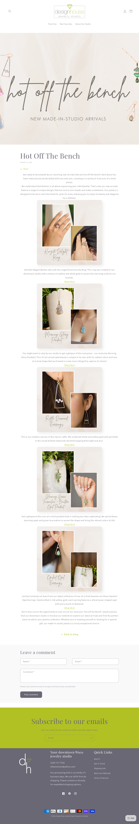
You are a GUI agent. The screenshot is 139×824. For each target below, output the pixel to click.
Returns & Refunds (102, 773)
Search (97, 759)
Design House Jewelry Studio (65, 816)
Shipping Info (100, 768)
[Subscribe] (91, 738)
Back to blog (71, 634)
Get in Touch (99, 763)
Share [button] (25, 169)
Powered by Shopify (81, 816)
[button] (10, 11)
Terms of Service (101, 778)
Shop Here (69, 444)
